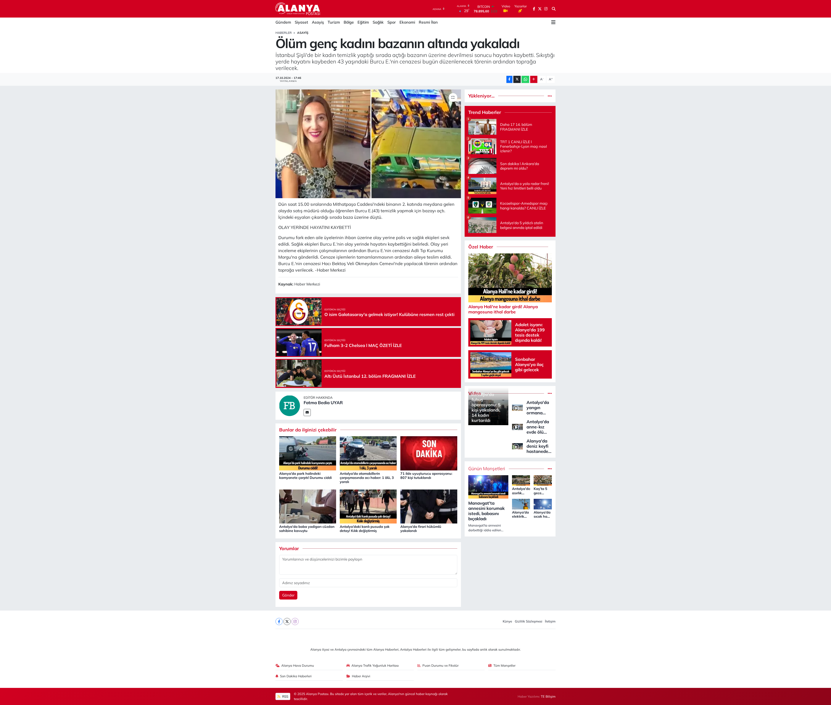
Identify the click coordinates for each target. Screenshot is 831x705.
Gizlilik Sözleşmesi (528, 621)
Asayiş (318, 22)
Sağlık (378, 22)
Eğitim (363, 22)
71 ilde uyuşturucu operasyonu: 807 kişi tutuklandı (426, 475)
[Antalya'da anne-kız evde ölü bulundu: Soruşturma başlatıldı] (517, 426)
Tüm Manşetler (504, 665)
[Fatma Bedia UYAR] (289, 405)
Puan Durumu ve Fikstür (440, 665)
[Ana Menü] (553, 22)
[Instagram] (295, 621)
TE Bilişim (548, 696)
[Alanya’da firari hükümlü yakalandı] (428, 506)
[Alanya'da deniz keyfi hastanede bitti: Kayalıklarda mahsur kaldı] (517, 446)
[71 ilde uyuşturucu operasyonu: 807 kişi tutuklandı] (428, 453)
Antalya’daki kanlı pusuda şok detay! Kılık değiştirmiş (365, 528)
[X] (287, 621)
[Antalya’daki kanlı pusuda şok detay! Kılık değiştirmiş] (368, 506)
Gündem (283, 22)
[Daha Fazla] (533, 79)
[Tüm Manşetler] (550, 468)
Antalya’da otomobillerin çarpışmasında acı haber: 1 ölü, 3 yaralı (367, 477)
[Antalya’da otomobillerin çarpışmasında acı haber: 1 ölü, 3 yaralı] (368, 453)
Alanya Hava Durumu (297, 665)
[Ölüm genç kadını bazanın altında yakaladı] (368, 143)
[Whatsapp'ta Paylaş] (525, 79)
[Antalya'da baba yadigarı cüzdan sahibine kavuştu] (307, 506)
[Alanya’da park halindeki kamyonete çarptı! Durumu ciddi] (307, 453)
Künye (507, 621)
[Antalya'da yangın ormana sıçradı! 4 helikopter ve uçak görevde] (517, 407)
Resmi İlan (428, 22)
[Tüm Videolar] (550, 393)
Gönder (288, 595)
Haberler (283, 33)
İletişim (550, 621)
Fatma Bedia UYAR (323, 402)
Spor (391, 22)
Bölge (349, 22)
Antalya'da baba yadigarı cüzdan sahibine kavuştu (307, 528)
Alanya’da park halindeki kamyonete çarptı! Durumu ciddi (305, 475)
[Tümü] (550, 96)
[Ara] (554, 9)
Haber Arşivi (361, 676)
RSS (284, 696)
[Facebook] (279, 621)
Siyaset (301, 22)
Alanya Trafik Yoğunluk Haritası (375, 665)
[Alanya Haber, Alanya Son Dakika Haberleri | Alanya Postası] (298, 8)
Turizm (334, 22)
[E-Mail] (307, 412)
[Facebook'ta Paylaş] (509, 79)
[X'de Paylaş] (517, 79)
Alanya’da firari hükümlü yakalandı (420, 528)
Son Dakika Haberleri (296, 676)
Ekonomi (407, 22)
